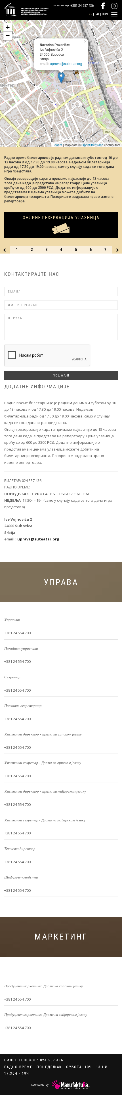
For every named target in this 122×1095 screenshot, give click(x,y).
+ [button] (8, 27)
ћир (89, 14)
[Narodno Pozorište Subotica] (24, 9)
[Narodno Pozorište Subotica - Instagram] (114, 5)
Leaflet (57, 144)
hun (105, 14)
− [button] (8, 35)
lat (97, 14)
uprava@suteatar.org (66, 63)
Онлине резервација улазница (61, 217)
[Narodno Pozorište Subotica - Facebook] (103, 5)
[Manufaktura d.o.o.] (71, 1084)
